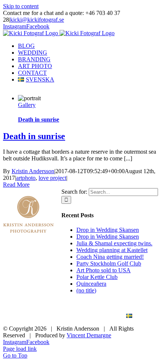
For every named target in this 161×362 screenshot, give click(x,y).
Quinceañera (91, 283)
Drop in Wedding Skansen (107, 230)
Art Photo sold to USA (103, 270)
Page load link (20, 349)
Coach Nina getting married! (110, 257)
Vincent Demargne (89, 335)
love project (52, 178)
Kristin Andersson (33, 171)
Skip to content (21, 6)
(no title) (86, 290)
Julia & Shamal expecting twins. (114, 243)
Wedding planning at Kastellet (112, 250)
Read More (16, 184)
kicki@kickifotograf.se (37, 19)
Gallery (27, 105)
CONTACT (94, 316)
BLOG (39, 309)
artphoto (26, 178)
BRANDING (124, 309)
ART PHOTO (47, 316)
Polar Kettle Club (97, 277)
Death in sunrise (38, 119)
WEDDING (78, 309)
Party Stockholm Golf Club (108, 263)
